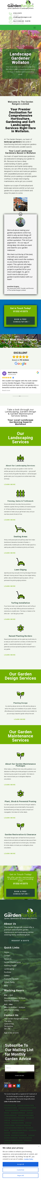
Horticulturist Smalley (17, 1123)
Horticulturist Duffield (10, 1108)
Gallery (7, 975)
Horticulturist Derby (10, 1105)
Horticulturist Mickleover (17, 1113)
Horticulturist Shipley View (23, 1125)
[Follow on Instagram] (10, 1085)
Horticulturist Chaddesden (19, 1135)
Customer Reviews (11, 979)
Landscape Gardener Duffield (27, 1108)
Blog (6, 985)
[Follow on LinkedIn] (18, 1085)
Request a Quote (20, 940)
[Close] (39, 1146)
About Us (7, 959)
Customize (20, 1170)
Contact (7, 955)
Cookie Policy (28, 1159)
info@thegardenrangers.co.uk (22, 17)
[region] (20, 1162)
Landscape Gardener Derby (25, 1105)
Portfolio (7, 972)
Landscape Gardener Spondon (13, 1140)
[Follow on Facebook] (5, 1085)
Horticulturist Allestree (12, 1110)
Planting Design (10, 965)
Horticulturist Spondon (25, 1138)
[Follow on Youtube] (14, 1085)
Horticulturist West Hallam (26, 1115)
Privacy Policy (9, 982)
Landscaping (9, 969)
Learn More (10, 484)
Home (6, 952)
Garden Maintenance (12, 962)
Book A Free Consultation (20, 320)
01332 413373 (17, 13)
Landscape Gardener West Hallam (14, 1118)
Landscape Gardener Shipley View (14, 1128)
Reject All (20, 1175)
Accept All (20, 1164)
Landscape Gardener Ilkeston (19, 1130)
